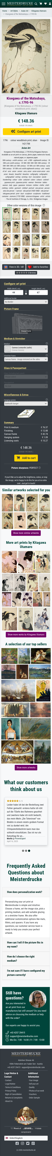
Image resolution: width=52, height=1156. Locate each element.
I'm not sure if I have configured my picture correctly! (26, 973)
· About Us (8, 1101)
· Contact (7, 1080)
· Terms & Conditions (12, 1087)
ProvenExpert (20, 838)
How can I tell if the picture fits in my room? (25, 944)
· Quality (31, 1087)
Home (4, 11)
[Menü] (3, 4)
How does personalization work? (24, 892)
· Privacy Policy (10, 1091)
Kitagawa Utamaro (38, 11)
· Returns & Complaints (13, 1098)
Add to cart (28, 458)
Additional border (10, 298)
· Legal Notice (9, 1084)
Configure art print (28, 131)
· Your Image (33, 1080)
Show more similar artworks (26, 533)
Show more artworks (26, 767)
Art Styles (14, 11)
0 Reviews (32, 273)
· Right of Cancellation (13, 1094)
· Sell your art (33, 1084)
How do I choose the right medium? (21, 958)
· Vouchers (32, 1094)
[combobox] (26, 302)
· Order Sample (34, 1098)
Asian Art (24, 11)
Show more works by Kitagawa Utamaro (26, 634)
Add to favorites (39, 267)
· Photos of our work (36, 1091)
